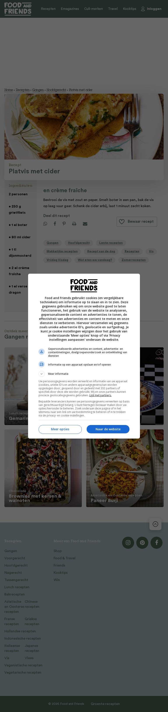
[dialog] (84, 356)
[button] (84, 374)
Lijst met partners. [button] (100, 395)
